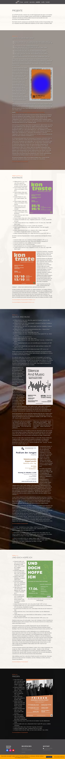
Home (21, 2)
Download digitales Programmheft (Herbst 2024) (23, 302)
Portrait (26, 2)
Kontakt (48, 2)
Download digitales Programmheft (20, 161)
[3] (17, 494)
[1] (17, 384)
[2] (28, 444)
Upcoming (32, 2)
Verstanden (49, 756)
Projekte (38, 2)
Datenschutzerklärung (59, 756)
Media (42, 2)
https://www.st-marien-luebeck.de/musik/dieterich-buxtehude (30, 112)
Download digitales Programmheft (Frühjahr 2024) (23, 299)
